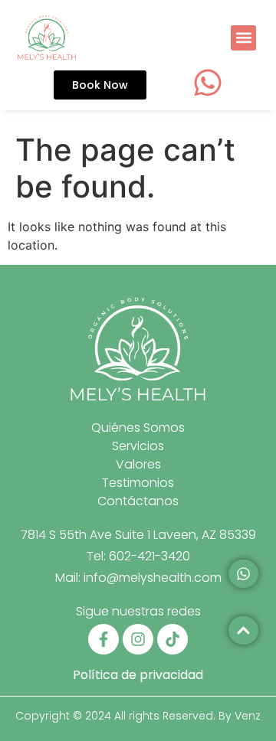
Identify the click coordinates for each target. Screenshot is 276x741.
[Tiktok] (172, 639)
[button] (243, 38)
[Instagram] (138, 639)
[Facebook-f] (103, 639)
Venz (248, 715)
